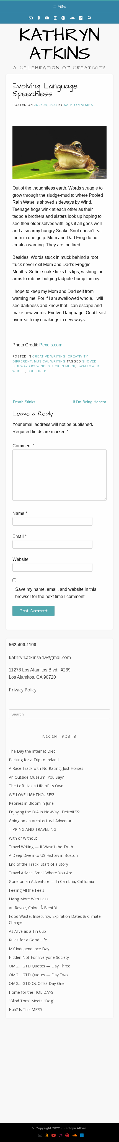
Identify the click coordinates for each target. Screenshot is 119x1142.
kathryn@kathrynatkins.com (33, 1083)
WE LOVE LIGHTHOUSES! (31, 794)
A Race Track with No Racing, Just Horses (46, 768)
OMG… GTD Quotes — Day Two (38, 974)
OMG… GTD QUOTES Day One (36, 983)
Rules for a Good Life (28, 939)
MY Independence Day (29, 948)
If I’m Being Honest (89, 402)
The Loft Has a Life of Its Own (36, 785)
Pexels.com (50, 345)
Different (22, 361)
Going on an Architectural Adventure (41, 820)
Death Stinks (24, 402)
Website (20, 559)
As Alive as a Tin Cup (27, 931)
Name (19, 513)
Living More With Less (28, 898)
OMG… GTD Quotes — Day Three (39, 966)
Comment (23, 445)
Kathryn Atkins (59, 44)
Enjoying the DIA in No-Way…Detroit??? (44, 811)
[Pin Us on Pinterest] (63, 18)
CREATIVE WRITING (49, 356)
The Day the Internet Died (32, 751)
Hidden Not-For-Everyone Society (39, 957)
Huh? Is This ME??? (25, 1009)
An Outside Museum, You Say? (36, 777)
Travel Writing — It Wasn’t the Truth (41, 846)
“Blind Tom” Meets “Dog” (31, 1000)
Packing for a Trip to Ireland (34, 759)
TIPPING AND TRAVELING (32, 829)
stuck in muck (61, 366)
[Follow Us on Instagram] (55, 18)
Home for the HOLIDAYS (31, 992)
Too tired (36, 371)
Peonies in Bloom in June (31, 803)
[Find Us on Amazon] (38, 18)
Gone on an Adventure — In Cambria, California (51, 881)
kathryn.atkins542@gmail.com (40, 657)
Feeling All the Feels (26, 890)
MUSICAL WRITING (50, 361)
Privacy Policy (23, 690)
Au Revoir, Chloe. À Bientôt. (33, 907)
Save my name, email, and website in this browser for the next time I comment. (55, 593)
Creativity (78, 356)
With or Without (23, 838)
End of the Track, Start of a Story (38, 864)
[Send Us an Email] (31, 18)
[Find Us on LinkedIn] (80, 18)
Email (19, 536)
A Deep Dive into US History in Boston (43, 855)
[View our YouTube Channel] (47, 18)
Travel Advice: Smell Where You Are (40, 872)
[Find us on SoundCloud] (72, 18)
